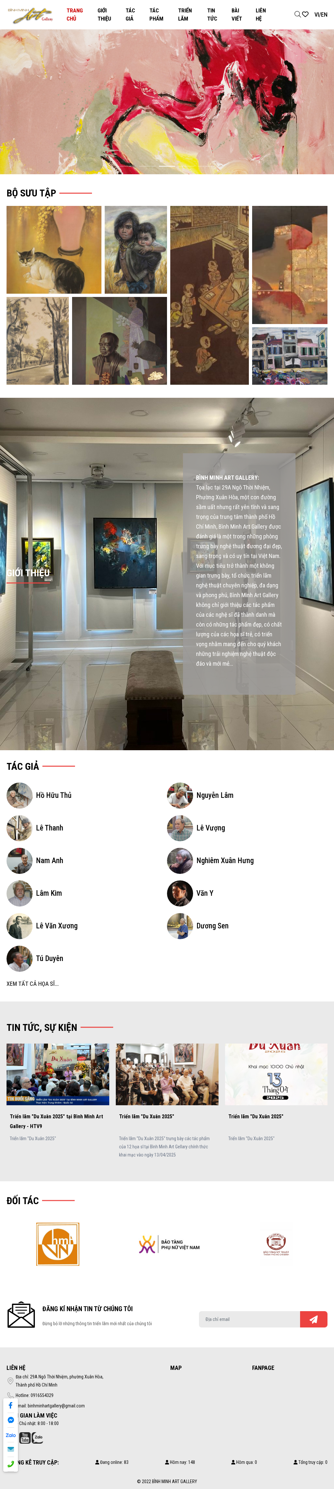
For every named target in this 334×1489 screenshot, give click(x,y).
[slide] (167, 101)
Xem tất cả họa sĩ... (33, 983)
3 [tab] (167, 166)
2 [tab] (147, 166)
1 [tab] (128, 166)
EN (324, 14)
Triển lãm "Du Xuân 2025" (37, 1116)
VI (316, 14)
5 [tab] (206, 166)
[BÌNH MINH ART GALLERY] (30, 14)
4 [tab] (186, 166)
